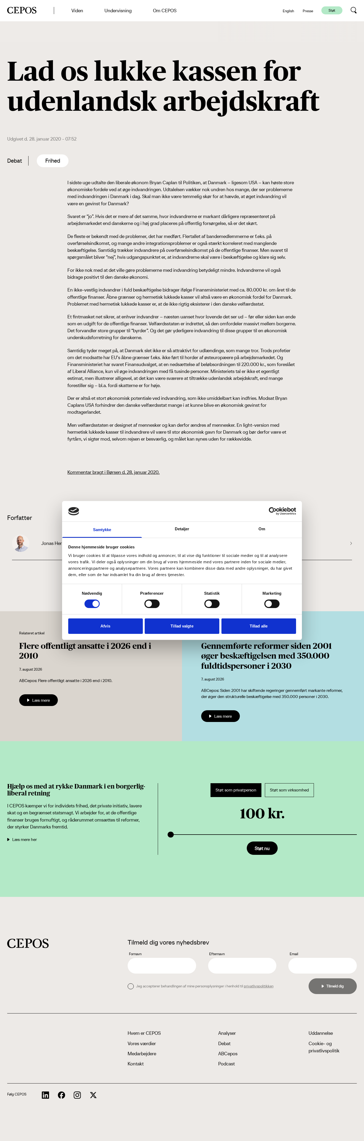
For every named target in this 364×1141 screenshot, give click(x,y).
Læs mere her (24, 839)
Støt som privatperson (236, 790)
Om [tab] (261, 529)
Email (294, 953)
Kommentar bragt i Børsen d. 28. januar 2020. (113, 472)
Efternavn (217, 953)
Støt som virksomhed (289, 790)
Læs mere (41, 700)
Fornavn (135, 953)
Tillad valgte (182, 626)
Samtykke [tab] (102, 529)
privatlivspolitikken (258, 986)
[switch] (152, 604)
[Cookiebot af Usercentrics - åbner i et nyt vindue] (272, 511)
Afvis (105, 626)
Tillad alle (259, 626)
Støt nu (262, 848)
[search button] (354, 10)
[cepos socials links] (45, 1095)
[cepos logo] (28, 943)
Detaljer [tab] (182, 529)
